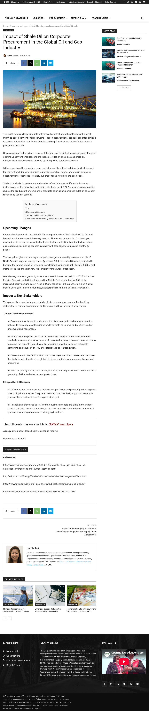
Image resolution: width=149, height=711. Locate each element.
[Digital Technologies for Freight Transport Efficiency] (108, 65)
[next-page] (9, 618)
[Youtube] (144, 2)
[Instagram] (128, 2)
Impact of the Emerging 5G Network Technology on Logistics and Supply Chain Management (75, 531)
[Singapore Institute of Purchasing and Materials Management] (20, 10)
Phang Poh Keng (123, 44)
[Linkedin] (132, 2)
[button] (142, 18)
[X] (140, 2)
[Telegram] (136, 2)
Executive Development (18, 660)
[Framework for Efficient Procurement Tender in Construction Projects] (81, 595)
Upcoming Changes (35, 212)
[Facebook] (124, 2)
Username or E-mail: (14, 438)
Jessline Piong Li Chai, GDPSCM (129, 56)
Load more (123, 87)
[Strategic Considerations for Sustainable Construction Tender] (18, 595)
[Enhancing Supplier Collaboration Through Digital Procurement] (49, 595)
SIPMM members (61, 424)
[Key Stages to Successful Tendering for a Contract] (108, 53)
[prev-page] (5, 618)
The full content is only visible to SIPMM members (50, 218)
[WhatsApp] (37, 63)
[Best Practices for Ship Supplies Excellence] (108, 41)
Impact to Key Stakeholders (40, 215)
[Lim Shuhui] (5, 55)
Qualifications (13, 655)
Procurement (15, 26)
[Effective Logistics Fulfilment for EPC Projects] (108, 78)
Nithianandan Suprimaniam (128, 80)
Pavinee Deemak (124, 68)
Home (5, 26)
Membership (12, 651)
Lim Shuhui (13, 55)
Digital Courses (13, 665)
